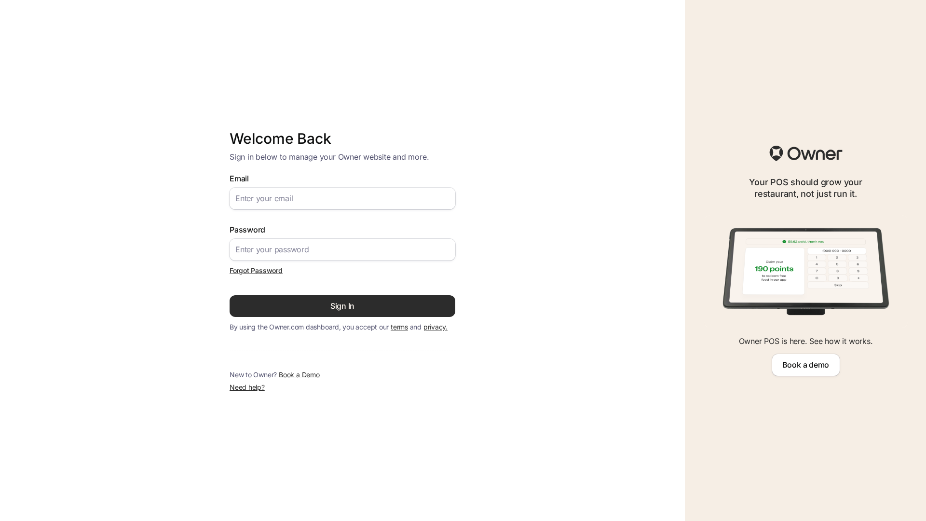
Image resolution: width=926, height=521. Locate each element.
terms (399, 327)
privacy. (435, 327)
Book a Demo (299, 374)
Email (239, 178)
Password (247, 229)
